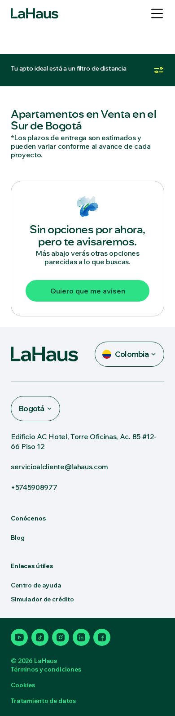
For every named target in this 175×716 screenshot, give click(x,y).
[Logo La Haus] (34, 13)
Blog (17, 538)
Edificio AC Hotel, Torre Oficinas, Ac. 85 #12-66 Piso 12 (83, 441)
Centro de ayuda (36, 585)
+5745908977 (34, 487)
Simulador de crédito (42, 599)
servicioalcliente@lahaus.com (59, 466)
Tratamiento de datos (43, 701)
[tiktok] (39, 637)
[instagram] (60, 637)
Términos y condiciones (46, 669)
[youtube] (19, 637)
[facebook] (101, 637)
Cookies (23, 685)
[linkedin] (81, 637)
